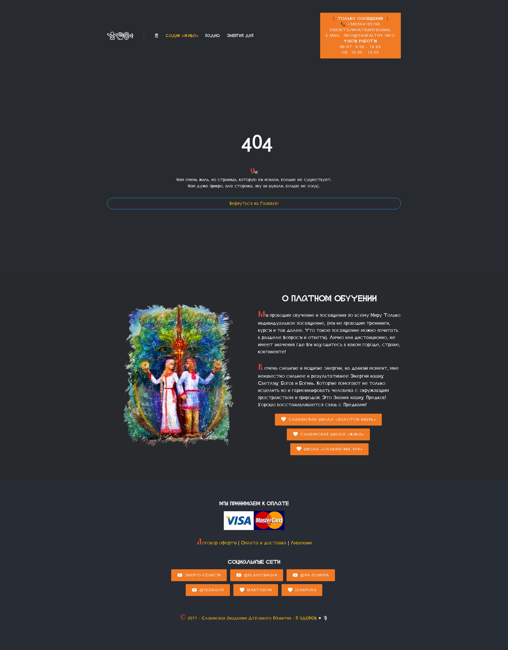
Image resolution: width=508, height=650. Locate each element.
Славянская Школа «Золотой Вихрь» (331, 419)
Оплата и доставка (263, 543)
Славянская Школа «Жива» (331, 434)
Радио (212, 35)
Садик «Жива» (182, 35)
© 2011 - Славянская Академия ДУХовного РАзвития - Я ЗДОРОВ (248, 618)
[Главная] (156, 35)
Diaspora (304, 590)
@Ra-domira (314, 575)
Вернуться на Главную (254, 203)
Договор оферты (217, 543)
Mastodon (259, 590)
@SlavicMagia (259, 575)
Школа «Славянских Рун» (332, 449)
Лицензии (301, 543)
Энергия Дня (240, 35)
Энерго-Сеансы (202, 575)
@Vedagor (211, 590)
